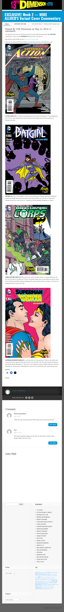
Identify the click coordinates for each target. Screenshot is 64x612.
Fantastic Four (38, 579)
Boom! (51, 574)
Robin (53, 584)
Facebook (29, 398)
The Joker (48, 587)
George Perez (44, 579)
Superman (38, 587)
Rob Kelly (57, 584)
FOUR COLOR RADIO (42, 533)
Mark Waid (49, 581)
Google (26, 398)
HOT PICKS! (40, 538)
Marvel (55, 580)
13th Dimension (23, 28)
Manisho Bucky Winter (20, 413)
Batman (38, 574)
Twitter (32, 398)
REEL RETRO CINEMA (42, 557)
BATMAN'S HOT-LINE (20, 24)
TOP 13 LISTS (40, 561)
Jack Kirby (40, 581)
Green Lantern (55, 579)
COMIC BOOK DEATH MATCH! (44, 522)
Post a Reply (53, 424)
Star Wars (52, 586)
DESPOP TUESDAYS (42, 531)
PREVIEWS (39, 552)
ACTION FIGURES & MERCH (44, 512)
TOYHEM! (52, 587)
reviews (50, 584)
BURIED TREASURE (42, 519)
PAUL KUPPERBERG (42, 550)
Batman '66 (46, 574)
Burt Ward (55, 574)
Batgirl (56, 572)
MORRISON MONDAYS (43, 543)
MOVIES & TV (40, 545)
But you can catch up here (31, 39)
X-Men (51, 588)
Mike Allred (47, 582)
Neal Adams (53, 582)
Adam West (38, 572)
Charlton (48, 575)
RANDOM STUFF (41, 554)
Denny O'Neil (44, 577)
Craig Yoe (53, 575)
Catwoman (44, 575)
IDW (36, 581)
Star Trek (48, 586)
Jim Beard (45, 581)
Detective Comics (51, 578)
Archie (48, 572)
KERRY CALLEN (41, 540)
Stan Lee (44, 586)
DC (39, 577)
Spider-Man (38, 586)
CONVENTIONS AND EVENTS (44, 526)
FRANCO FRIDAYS (41, 536)
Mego (36, 582)
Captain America (38, 575)
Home (7, 24)
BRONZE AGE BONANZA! (43, 517)
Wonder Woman (46, 588)
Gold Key (49, 579)
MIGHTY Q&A (41, 582)
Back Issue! (52, 572)
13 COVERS (40, 510)
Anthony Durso (43, 572)
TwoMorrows (38, 589)
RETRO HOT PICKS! (42, 559)
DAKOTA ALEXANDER (42, 529)
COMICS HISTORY (41, 524)
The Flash (44, 587)
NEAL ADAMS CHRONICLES (44, 547)
